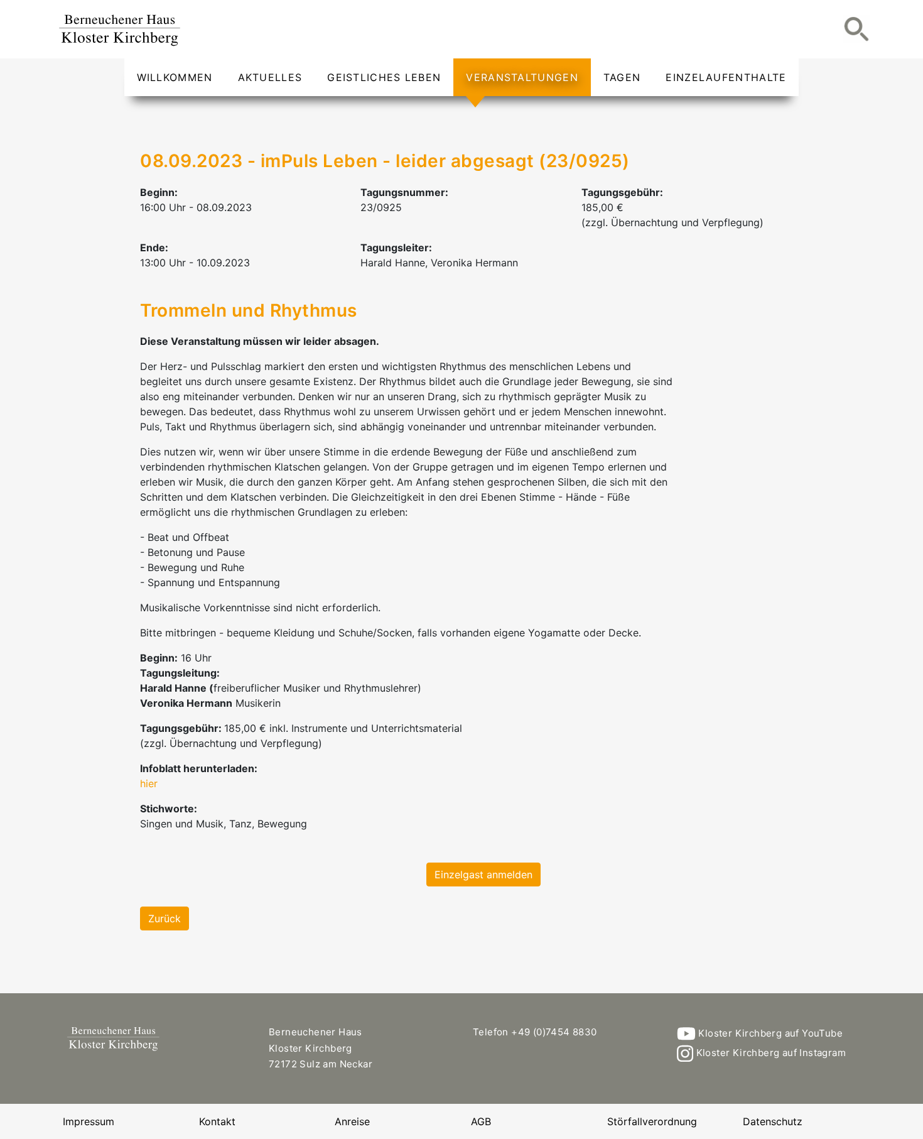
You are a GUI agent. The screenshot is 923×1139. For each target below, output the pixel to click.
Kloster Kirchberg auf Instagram (769, 1053)
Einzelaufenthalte (726, 77)
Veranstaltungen (522, 77)
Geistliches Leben (384, 77)
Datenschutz (772, 1121)
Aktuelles (270, 77)
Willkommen (175, 77)
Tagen (622, 77)
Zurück (164, 918)
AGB (481, 1121)
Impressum (88, 1121)
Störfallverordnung (652, 1121)
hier (149, 783)
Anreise (352, 1121)
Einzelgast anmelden (483, 874)
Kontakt (217, 1121)
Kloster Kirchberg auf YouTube (769, 1033)
